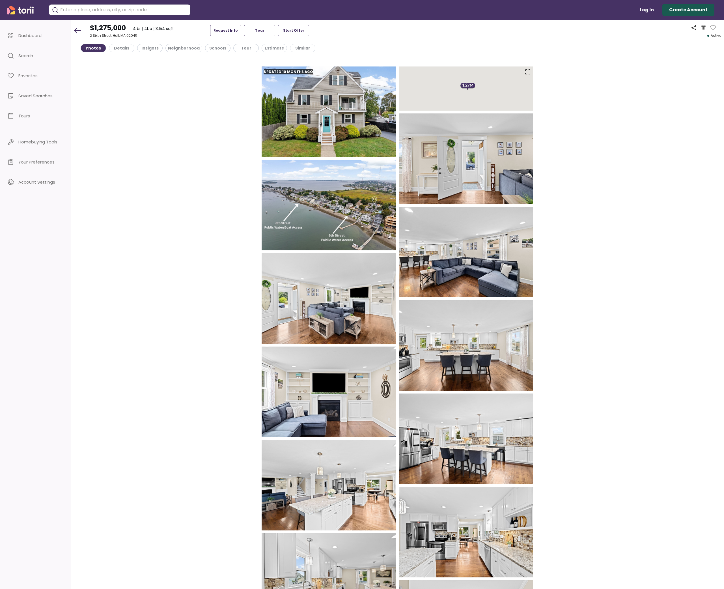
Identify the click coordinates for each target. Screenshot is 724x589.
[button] (35, 35)
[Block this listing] (703, 27)
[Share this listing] (694, 27)
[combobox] (124, 9)
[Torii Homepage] (24, 10)
